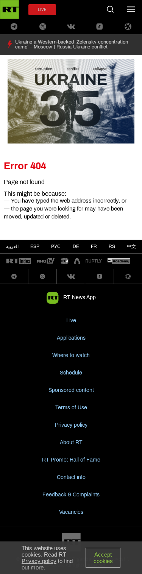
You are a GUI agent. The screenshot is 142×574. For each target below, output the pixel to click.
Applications (71, 338)
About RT (71, 442)
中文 (131, 246)
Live (71, 320)
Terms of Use (71, 407)
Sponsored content (71, 390)
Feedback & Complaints (71, 495)
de (76, 246)
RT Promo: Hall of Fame (71, 460)
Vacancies (71, 512)
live (42, 10)
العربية (12, 246)
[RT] (18, 261)
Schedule (71, 373)
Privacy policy (71, 425)
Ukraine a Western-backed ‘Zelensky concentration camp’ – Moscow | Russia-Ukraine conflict (71, 44)
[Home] (9, 9)
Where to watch (71, 355)
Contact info (71, 477)
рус (56, 246)
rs (112, 246)
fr (94, 246)
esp (34, 246)
